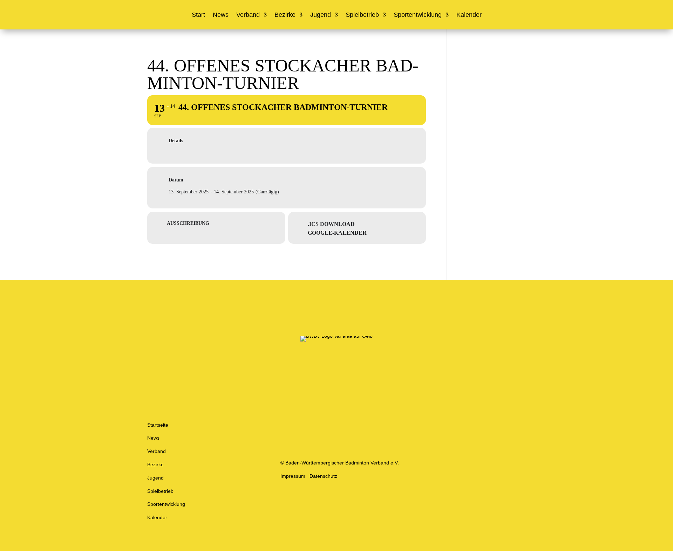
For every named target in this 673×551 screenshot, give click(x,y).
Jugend (320, 15)
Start (198, 15)
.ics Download (331, 224)
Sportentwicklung (418, 15)
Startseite (157, 425)
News (221, 15)
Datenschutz (323, 476)
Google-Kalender (337, 233)
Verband (248, 15)
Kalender (469, 15)
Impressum (292, 476)
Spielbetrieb (362, 15)
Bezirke (284, 15)
